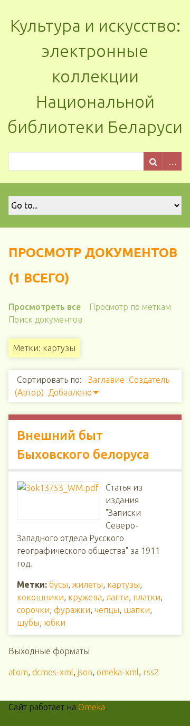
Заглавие (106, 379)
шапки (137, 610)
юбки (54, 622)
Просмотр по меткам (130, 307)
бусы (58, 584)
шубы (28, 622)
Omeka (91, 707)
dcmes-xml (52, 672)
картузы (123, 584)
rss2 (151, 672)
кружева (85, 597)
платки (146, 597)
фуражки (72, 610)
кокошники (40, 597)
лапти (117, 597)
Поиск (153, 161)
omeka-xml (118, 672)
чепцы (106, 610)
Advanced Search (172, 161)
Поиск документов (45, 319)
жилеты (87, 584)
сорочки (33, 610)
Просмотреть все (44, 307)
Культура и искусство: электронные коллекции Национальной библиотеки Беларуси (95, 76)
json (85, 672)
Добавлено (70, 392)
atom (18, 672)
